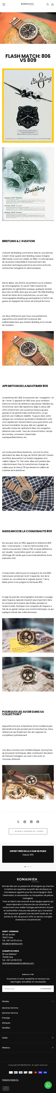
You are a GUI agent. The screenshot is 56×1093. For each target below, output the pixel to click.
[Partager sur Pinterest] (24, 822)
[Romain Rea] (28, 880)
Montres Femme (10, 1013)
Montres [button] (5, 1001)
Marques (6, 1023)
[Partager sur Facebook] (38, 822)
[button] (3, 4)
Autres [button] (4, 1037)
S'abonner (46, 988)
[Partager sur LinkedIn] (31, 822)
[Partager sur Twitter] (18, 822)
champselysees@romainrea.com (18, 963)
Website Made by (10, 1080)
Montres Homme (10, 1008)
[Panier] (52, 4)
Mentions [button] (6, 1047)
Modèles (6, 1027)
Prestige (6, 1017)
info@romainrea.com (12, 943)
